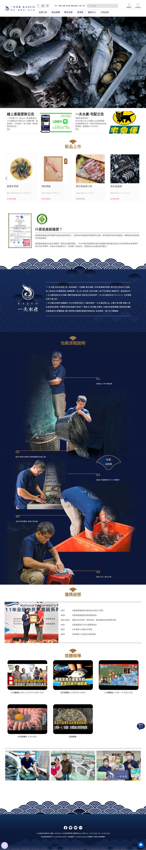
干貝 (83, 6)
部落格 (80, 12)
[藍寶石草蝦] (21, 168)
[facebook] (38, 6)
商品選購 (56, 12)
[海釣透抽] (55, 168)
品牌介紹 (43, 12)
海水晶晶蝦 (116, 186)
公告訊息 (105, 12)
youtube (75, 827)
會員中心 (92, 12)
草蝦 (60, 6)
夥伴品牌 (68, 12)
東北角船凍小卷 (84, 186)
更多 (8, 129)
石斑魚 (68, 6)
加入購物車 (32, 180)
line (70, 827)
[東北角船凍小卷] (90, 168)
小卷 (79, 6)
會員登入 (129, 7)
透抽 (72, 6)
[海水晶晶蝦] (124, 168)
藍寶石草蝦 (12, 186)
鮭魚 (76, 6)
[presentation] (6, 178)
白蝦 (63, 6)
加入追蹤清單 (27, 180)
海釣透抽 (46, 186)
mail (80, 827)
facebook (65, 827)
